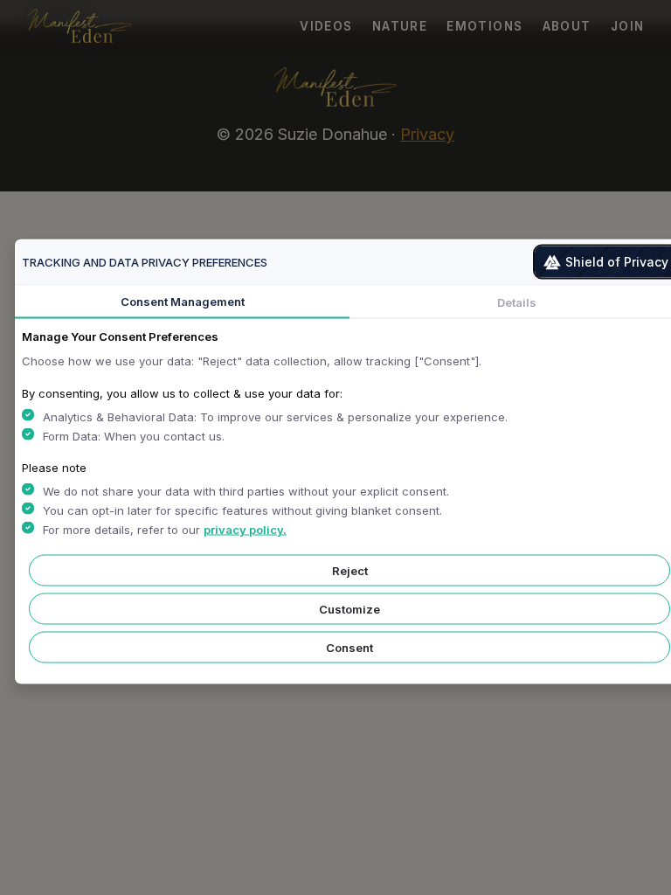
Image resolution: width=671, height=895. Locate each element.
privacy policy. (245, 530)
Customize (349, 609)
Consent (349, 648)
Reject (350, 571)
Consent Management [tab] (183, 302)
